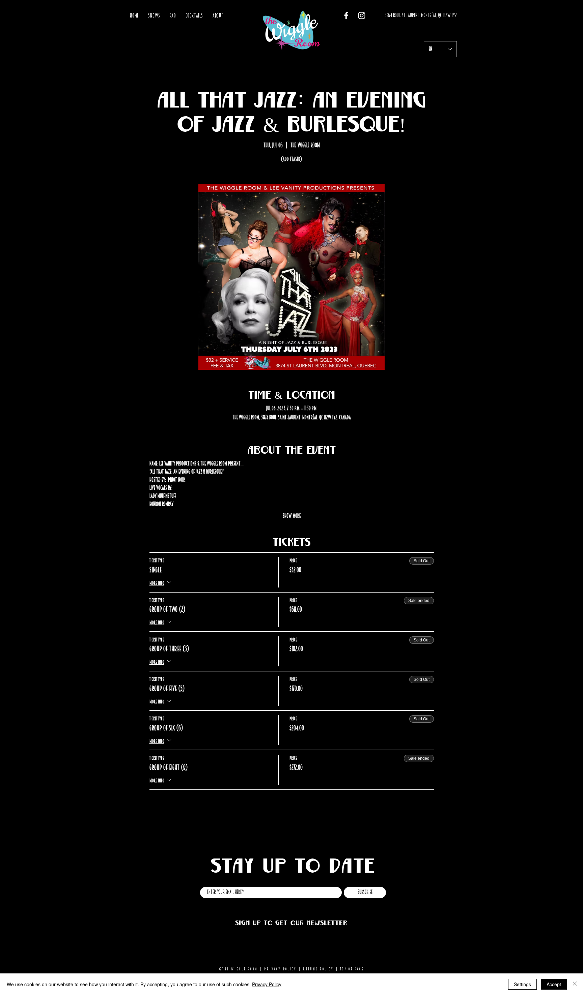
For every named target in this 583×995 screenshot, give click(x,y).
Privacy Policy (280, 969)
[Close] (575, 984)
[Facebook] (346, 15)
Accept (554, 984)
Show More (292, 516)
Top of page (352, 969)
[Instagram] (361, 15)
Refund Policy (318, 969)
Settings (522, 984)
